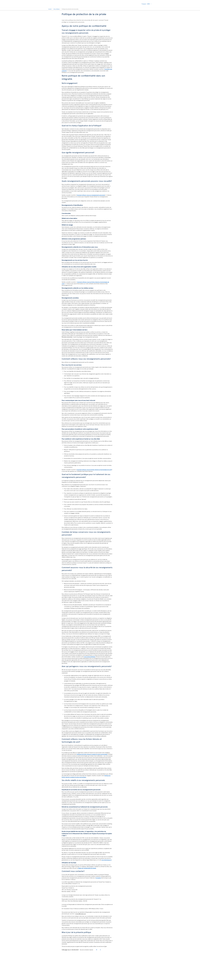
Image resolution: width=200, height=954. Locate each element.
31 (96, 949)
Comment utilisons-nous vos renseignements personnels (91, 195)
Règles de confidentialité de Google (87, 868)
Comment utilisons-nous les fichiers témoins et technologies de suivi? (94, 469)
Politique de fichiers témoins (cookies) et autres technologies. (92, 754)
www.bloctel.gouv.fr (106, 860)
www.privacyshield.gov (89, 656)
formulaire (98, 878)
